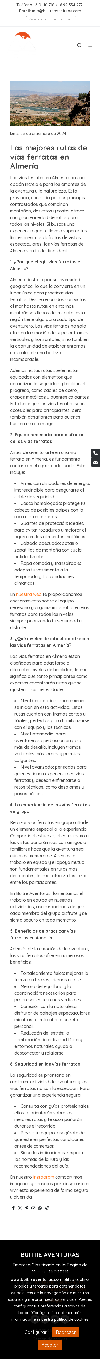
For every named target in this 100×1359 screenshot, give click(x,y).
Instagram (43, 1177)
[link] (22, 45)
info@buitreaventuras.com (56, 10)
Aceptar (50, 1345)
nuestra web (29, 594)
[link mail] (95, 462)
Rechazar (66, 1332)
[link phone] (95, 453)
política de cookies (71, 1319)
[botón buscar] (79, 45)
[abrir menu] (91, 45)
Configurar (35, 1332)
